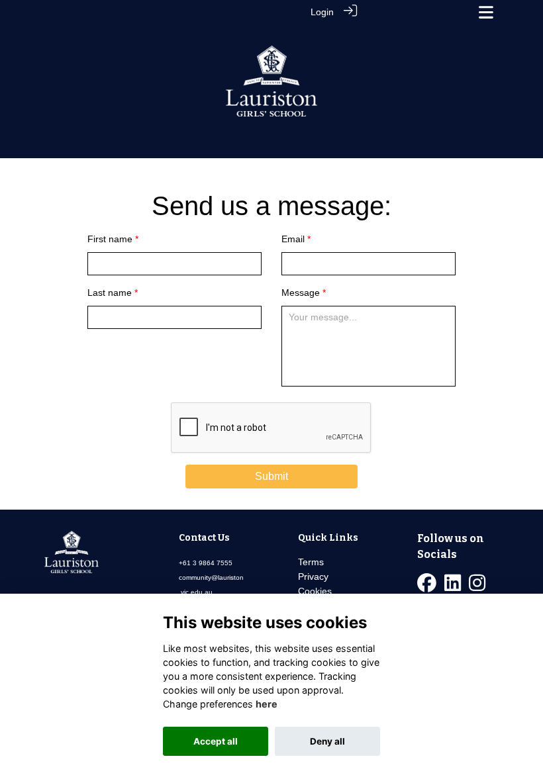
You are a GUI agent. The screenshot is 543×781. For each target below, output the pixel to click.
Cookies (315, 591)
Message (300, 292)
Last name (109, 292)
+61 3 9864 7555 (205, 563)
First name (109, 239)
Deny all (327, 741)
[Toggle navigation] (486, 12)
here (266, 704)
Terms (311, 562)
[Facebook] (426, 586)
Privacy (313, 576)
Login (322, 12)
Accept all (215, 741)
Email (293, 239)
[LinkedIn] (452, 586)
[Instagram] (477, 586)
